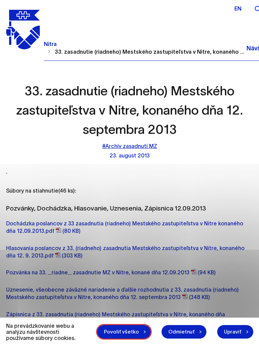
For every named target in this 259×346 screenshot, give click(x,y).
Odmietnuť (181, 332)
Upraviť (232, 332)
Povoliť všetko (121, 332)
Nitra (50, 44)
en (237, 8)
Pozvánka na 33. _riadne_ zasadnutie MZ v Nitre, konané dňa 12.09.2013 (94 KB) (111, 272)
